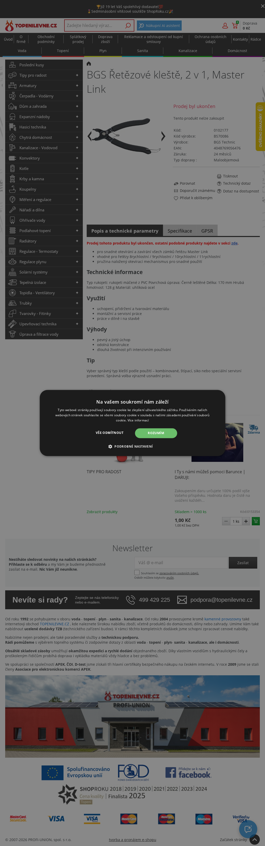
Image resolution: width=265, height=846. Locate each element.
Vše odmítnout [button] (109, 433)
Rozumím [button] (156, 433)
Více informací (138, 420)
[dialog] (132, 423)
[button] (132, 446)
